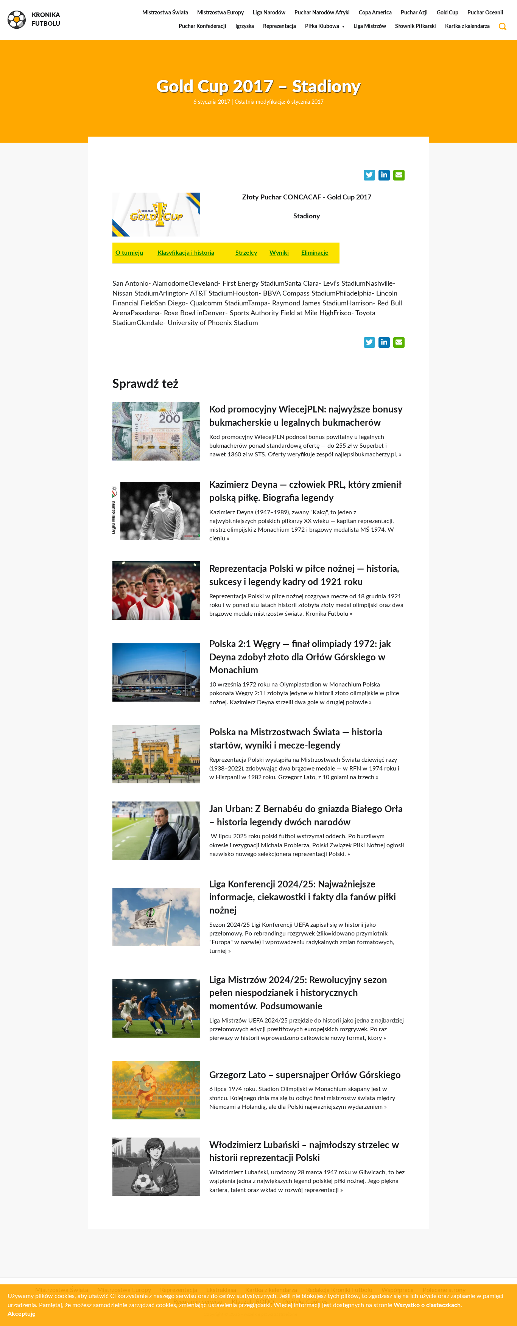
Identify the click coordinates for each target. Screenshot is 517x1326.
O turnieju (129, 253)
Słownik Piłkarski (415, 26)
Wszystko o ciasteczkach (427, 1305)
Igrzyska (244, 26)
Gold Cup (447, 13)
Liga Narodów (269, 13)
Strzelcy (246, 253)
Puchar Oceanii (485, 13)
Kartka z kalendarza (467, 26)
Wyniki (279, 253)
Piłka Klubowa (322, 26)
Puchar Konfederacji (202, 26)
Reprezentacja (279, 26)
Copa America (375, 13)
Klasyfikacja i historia (185, 253)
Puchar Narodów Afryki (322, 13)
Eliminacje (315, 253)
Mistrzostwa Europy (220, 13)
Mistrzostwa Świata (165, 13)
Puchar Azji (414, 13)
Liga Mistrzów (369, 26)
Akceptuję (22, 1314)
